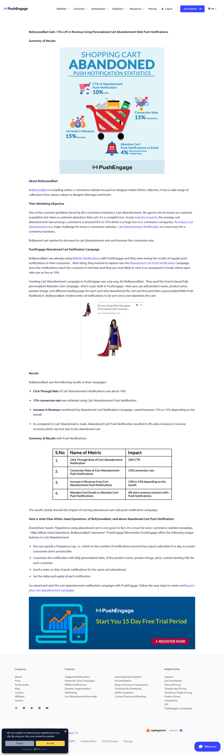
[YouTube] (48, 708)
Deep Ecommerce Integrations (131, 684)
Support (169, 676)
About (18, 676)
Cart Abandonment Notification (138, 227)
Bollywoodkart (38, 190)
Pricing (152, 8)
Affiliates (19, 696)
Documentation (173, 680)
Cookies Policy (88, 741)
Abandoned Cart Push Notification (152, 263)
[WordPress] (17, 708)
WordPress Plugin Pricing (178, 692)
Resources (135, 8)
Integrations (171, 700)
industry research (146, 217)
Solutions (117, 8)
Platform (61, 8)
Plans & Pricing (172, 684)
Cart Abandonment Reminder (81, 696)
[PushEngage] (13, 8)
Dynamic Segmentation (78, 688)
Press (18, 680)
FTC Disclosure (110, 741)
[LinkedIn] (41, 708)
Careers (19, 700)
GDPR (72, 741)
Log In (168, 8)
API (166, 704)
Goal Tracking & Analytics (128, 676)
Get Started (190, 8)
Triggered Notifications (77, 676)
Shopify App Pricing (175, 688)
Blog (17, 688)
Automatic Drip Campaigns (80, 680)
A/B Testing (71, 692)
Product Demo (172, 696)
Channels (79, 8)
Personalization (123, 680)
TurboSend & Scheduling (128, 688)
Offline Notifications (76, 684)
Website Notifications (86, 258)
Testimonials (22, 684)
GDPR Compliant (124, 692)
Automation (98, 8)
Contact (19, 692)
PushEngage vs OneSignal (178, 708)
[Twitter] (33, 708)
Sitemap (128, 741)
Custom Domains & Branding (130, 696)
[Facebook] (25, 708)
